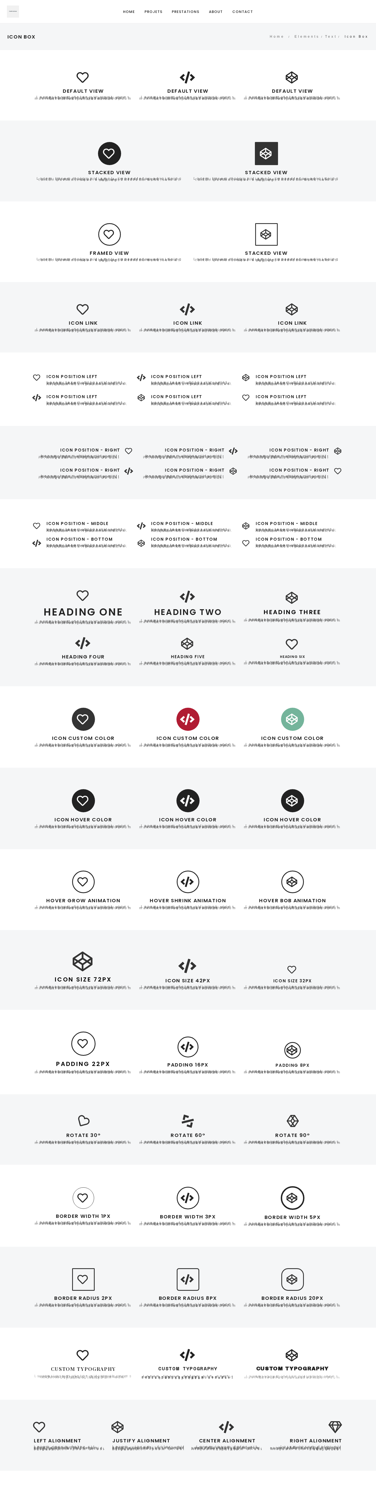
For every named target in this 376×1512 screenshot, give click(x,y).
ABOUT (216, 11)
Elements (307, 36)
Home (277, 36)
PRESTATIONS (185, 11)
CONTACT (242, 11)
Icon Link (83, 322)
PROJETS (153, 11)
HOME (129, 11)
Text (331, 36)
